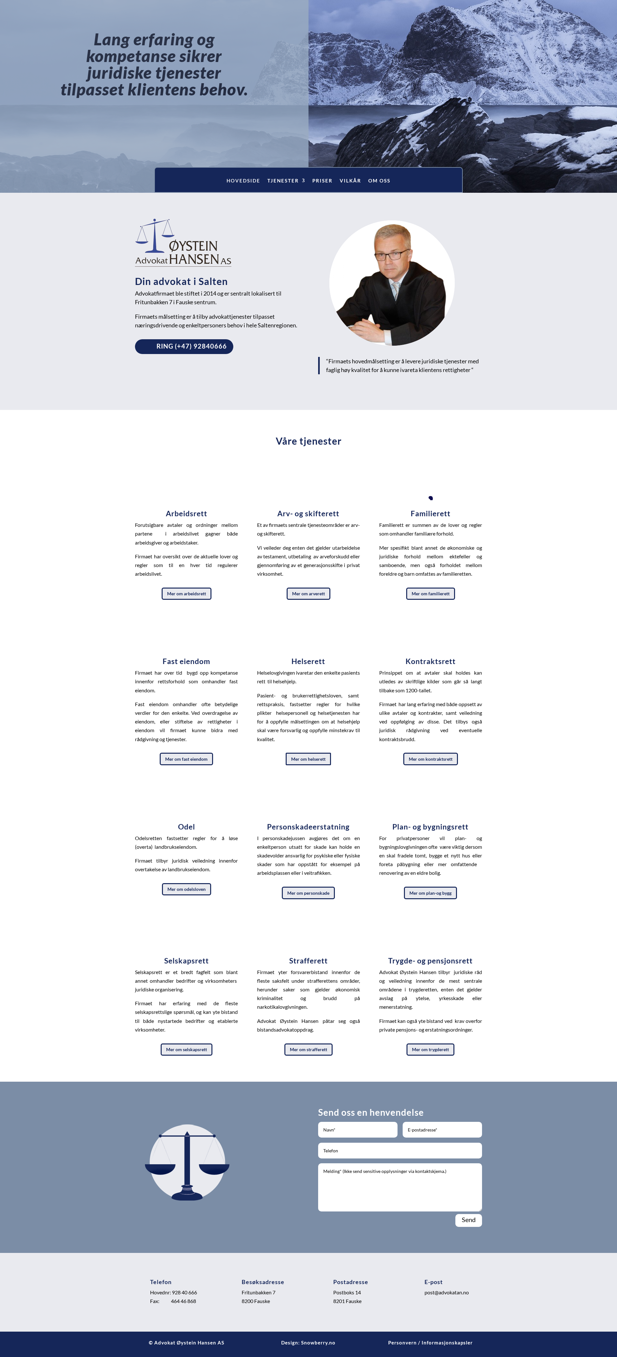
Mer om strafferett (308, 1049)
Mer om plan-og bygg (430, 893)
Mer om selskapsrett (186, 1049)
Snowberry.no (318, 1342)
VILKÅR (350, 180)
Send (469, 1219)
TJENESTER (283, 180)
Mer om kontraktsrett (430, 759)
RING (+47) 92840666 (191, 346)
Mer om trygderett (430, 1049)
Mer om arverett (308, 593)
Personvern (402, 1342)
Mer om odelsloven (186, 889)
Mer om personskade (308, 893)
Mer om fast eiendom (186, 759)
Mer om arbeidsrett (186, 593)
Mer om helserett (308, 759)
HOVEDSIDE (243, 180)
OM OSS (379, 180)
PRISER (322, 180)
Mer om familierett (431, 593)
